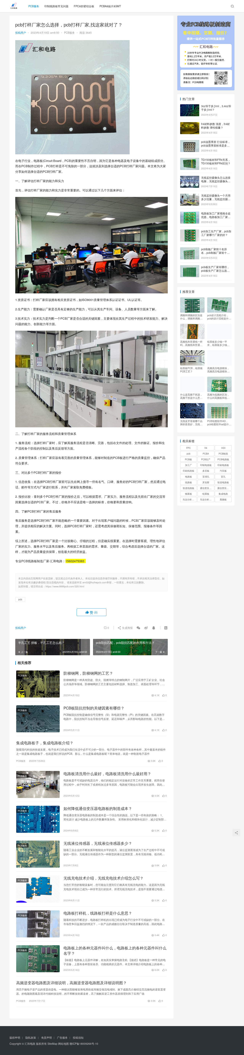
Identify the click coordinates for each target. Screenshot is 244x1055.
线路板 (188, 482)
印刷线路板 (188, 470)
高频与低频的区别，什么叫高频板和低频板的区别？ (218, 396)
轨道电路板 (223, 482)
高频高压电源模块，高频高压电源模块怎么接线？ (218, 369)
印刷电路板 (223, 465)
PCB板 (188, 459)
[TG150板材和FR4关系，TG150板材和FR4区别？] (189, 160)
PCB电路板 (223, 459)
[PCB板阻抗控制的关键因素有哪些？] (38, 718)
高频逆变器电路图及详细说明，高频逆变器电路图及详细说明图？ (71, 982)
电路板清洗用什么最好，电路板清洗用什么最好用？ (107, 773)
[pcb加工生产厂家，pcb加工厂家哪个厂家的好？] (189, 231)
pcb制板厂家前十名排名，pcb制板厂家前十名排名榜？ (215, 252)
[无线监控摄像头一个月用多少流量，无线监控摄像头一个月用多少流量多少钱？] (189, 196)
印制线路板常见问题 (56, 6)
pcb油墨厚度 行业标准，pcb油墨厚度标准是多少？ (215, 145)
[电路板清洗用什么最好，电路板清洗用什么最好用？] (38, 784)
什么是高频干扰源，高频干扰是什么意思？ (191, 396)
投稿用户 (20, 32)
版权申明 (15, 1037)
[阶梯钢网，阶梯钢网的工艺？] (38, 683)
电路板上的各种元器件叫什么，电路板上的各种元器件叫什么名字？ (114, 950)
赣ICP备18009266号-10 (84, 1043)
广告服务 (62, 1037)
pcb (20, 599)
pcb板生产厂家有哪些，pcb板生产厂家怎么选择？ (215, 270)
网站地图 (63, 1043)
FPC (188, 447)
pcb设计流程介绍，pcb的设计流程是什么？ (218, 317)
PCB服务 (33, 6)
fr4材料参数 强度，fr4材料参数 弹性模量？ (215, 126)
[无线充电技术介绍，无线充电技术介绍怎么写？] (38, 888)
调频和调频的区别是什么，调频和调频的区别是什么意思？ (191, 317)
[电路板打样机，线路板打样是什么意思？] (38, 923)
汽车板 (223, 470)
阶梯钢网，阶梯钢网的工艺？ (88, 673)
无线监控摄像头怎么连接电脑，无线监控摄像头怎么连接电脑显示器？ (215, 181)
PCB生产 (205, 459)
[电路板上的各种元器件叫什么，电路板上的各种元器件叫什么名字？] (38, 958)
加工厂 (188, 465)
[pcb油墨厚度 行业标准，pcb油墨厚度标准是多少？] (189, 142)
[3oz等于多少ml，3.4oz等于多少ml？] (189, 106)
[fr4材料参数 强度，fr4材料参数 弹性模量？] (189, 124)
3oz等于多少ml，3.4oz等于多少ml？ (216, 108)
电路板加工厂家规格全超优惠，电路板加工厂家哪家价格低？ (215, 217)
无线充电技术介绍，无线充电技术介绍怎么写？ (103, 878)
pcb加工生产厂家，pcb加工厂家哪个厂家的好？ (216, 233)
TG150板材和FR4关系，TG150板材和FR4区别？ (215, 161)
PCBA (206, 453)
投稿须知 (78, 1037)
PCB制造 (223, 453)
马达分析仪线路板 (207, 499)
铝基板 (205, 493)
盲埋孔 (205, 476)
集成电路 (223, 493)
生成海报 (127, 628)
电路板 (188, 476)
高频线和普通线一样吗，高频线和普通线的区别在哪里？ (191, 343)
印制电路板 (206, 465)
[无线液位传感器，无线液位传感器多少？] (38, 854)
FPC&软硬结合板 (84, 6)
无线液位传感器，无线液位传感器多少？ (97, 843)
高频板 (223, 499)
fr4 (206, 447)
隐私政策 (30, 1037)
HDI (223, 447)
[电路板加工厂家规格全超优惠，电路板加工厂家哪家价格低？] (189, 214)
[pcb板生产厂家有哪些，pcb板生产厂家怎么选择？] (189, 267)
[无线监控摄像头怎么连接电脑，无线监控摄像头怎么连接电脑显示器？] (189, 178)
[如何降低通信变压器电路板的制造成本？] (38, 819)
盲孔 (223, 476)
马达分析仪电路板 (190, 499)
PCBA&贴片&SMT (110, 6)
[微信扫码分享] (138, 627)
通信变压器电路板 (207, 488)
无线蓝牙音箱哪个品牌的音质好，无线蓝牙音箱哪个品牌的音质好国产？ (191, 422)
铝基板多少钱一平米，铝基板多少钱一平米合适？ (218, 343)
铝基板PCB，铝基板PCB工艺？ (191, 369)
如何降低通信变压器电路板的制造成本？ (97, 808)
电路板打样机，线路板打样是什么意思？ (97, 913)
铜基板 (188, 493)
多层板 (205, 470)
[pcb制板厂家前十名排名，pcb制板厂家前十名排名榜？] (189, 249)
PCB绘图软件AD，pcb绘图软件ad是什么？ (218, 422)
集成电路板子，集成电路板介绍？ (44, 742)
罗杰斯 (205, 482)
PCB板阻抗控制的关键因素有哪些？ (93, 708)
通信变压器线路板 (224, 488)
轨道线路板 (188, 488)
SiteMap (52, 1043)
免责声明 (46, 1037)
